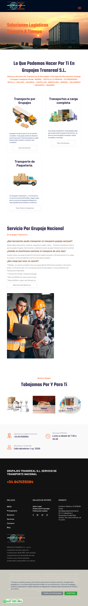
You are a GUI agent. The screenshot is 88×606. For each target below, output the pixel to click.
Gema (44, 408)
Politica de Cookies (40, 511)
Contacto (10, 523)
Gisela (70, 408)
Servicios (10, 519)
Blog (8, 527)
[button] (79, 7)
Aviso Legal (37, 506)
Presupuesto (12, 511)
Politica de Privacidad (52, 593)
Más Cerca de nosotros (22, 285)
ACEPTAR (71, 593)
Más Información (25, 148)
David (18, 407)
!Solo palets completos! (25, 208)
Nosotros (10, 515)
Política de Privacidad (41, 508)
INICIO (9, 506)
